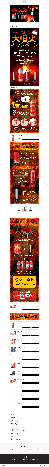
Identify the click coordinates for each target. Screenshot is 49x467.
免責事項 (12, 459)
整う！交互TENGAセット (21, 347)
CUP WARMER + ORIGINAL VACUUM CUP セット (23, 363)
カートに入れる (30, 139)
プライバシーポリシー (19, 459)
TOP (4, 3)
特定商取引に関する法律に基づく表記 (27, 459)
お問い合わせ (33, 459)
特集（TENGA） (7, 3)
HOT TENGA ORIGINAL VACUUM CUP (22, 135)
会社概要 (37, 459)
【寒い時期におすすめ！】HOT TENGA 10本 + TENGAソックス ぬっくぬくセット (27, 340)
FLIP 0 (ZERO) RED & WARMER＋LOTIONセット (24, 403)
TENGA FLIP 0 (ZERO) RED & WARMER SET (23, 394)
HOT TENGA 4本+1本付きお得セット (22, 331)
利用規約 (15, 459)
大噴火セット (21, 379)
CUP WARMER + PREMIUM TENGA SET (22, 371)
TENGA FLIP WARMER (20, 386)
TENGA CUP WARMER (20, 354)
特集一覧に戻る (24, 441)
